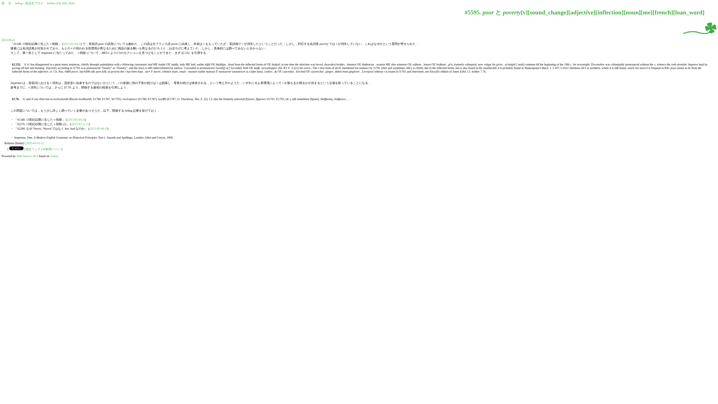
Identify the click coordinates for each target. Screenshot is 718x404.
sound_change (548, 12)
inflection (609, 12)
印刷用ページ (52, 149)
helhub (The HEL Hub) (61, 3)
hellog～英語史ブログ (29, 3)
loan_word (688, 12)
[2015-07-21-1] (80, 124)
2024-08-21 (8, 40)
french (663, 12)
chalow (54, 156)
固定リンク (33, 149)
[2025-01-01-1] (34, 143)
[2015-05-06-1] (98, 128)
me (647, 12)
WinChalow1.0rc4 (27, 156)
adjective (581, 12)
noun (632, 12)
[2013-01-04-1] (72, 43)
